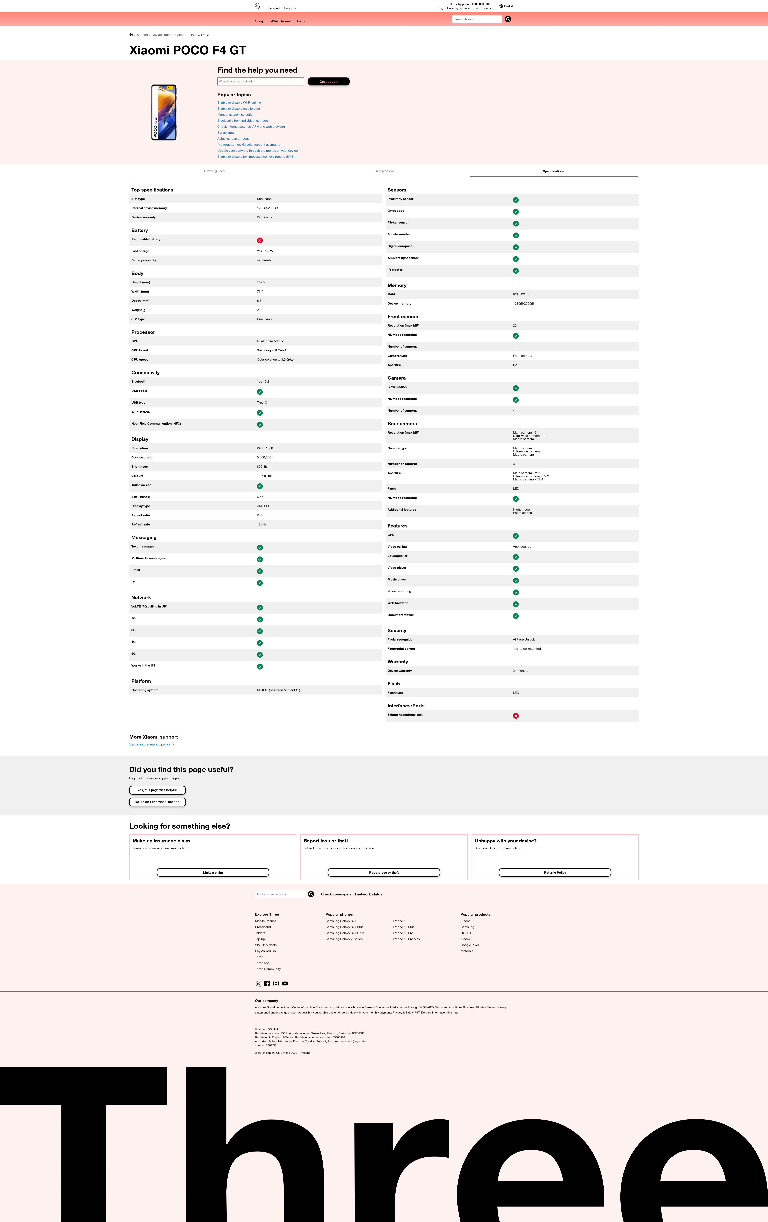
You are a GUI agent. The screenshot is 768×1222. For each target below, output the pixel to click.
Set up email (226, 132)
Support (142, 34)
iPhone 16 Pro (403, 933)
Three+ (260, 957)
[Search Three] (508, 19)
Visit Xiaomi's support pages (149, 744)
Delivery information (433, 1012)
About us (260, 1007)
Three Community (268, 969)
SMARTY (428, 1007)
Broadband (263, 927)
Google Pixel (470, 945)
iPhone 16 (400, 921)
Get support (329, 81)
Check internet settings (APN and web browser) (251, 126)
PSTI (417, 1012)
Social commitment (279, 1007)
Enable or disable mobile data (238, 108)
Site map (452, 1012)
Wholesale (357, 1007)
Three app (262, 963)
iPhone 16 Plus (403, 927)
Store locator (483, 8)
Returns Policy (555, 872)
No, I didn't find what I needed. (157, 802)
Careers (370, 1007)
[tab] (214, 171)
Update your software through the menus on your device (257, 150)
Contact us (382, 1007)
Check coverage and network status (351, 894)
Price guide (415, 1007)
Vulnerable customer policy (332, 1012)
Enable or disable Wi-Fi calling (239, 102)
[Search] (311, 894)
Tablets (260, 933)
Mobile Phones (265, 921)
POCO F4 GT (200, 34)
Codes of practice (303, 1007)
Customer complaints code (333, 1007)
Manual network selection (235, 114)
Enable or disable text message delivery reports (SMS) (255, 156)
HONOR (466, 933)
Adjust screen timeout (233, 138)
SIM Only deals (266, 945)
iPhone (466, 921)
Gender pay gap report (282, 1012)
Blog (440, 8)
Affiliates (480, 1007)
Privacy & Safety (403, 1012)
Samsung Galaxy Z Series (344, 939)
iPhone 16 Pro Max (406, 939)
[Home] (131, 34)
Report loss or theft (384, 872)
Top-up (260, 939)
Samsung (467, 927)
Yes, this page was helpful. (157, 790)
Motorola (467, 951)
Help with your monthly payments (371, 1012)
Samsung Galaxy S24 (341, 921)
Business (290, 8)
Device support (162, 34)
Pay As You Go (265, 951)
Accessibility (306, 1012)
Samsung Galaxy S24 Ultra (345, 933)
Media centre (398, 1007)
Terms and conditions (448, 1007)
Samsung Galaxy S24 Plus (344, 927)
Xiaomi (182, 34)
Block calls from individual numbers (243, 120)
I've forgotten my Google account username (248, 144)
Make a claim (213, 872)
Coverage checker (459, 8)
